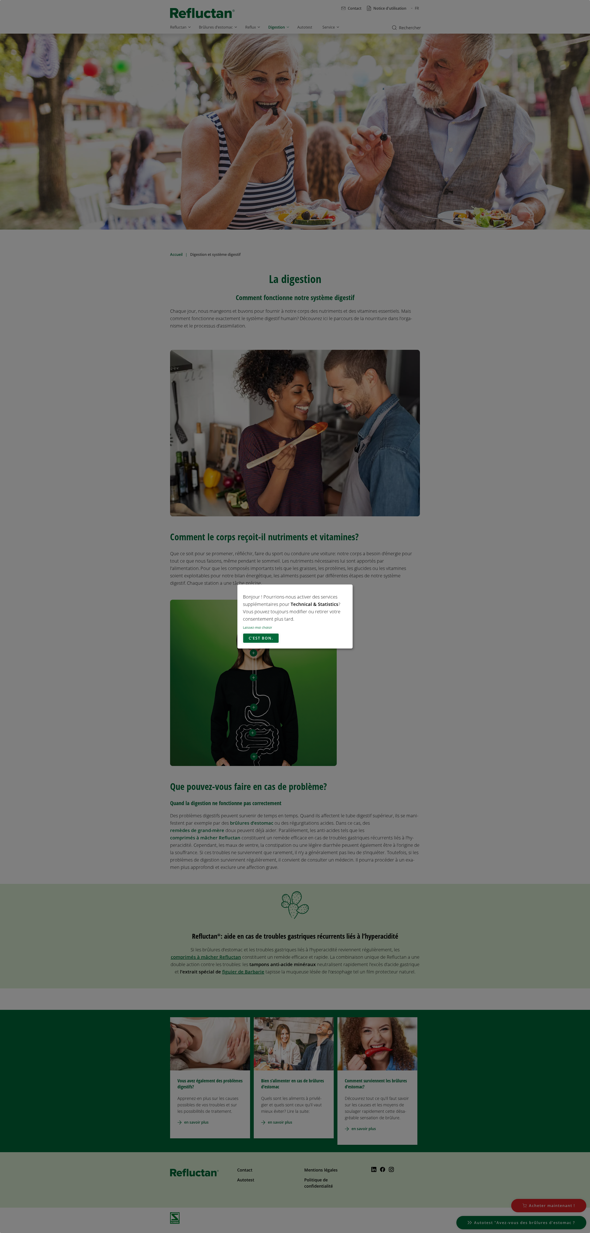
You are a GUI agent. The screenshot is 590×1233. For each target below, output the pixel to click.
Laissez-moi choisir (257, 627)
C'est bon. (261, 638)
